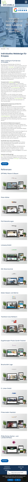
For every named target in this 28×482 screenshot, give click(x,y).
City (8, 48)
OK (17, 479)
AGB (21, 468)
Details (10, 479)
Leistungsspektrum (5, 116)
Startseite (3, 48)
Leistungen (11, 67)
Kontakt (4, 163)
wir (16, 83)
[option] (14, 25)
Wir (1, 155)
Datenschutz (7, 468)
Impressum (7, 467)
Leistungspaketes (15, 87)
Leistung (11, 82)
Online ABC (21, 467)
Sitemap (7, 470)
